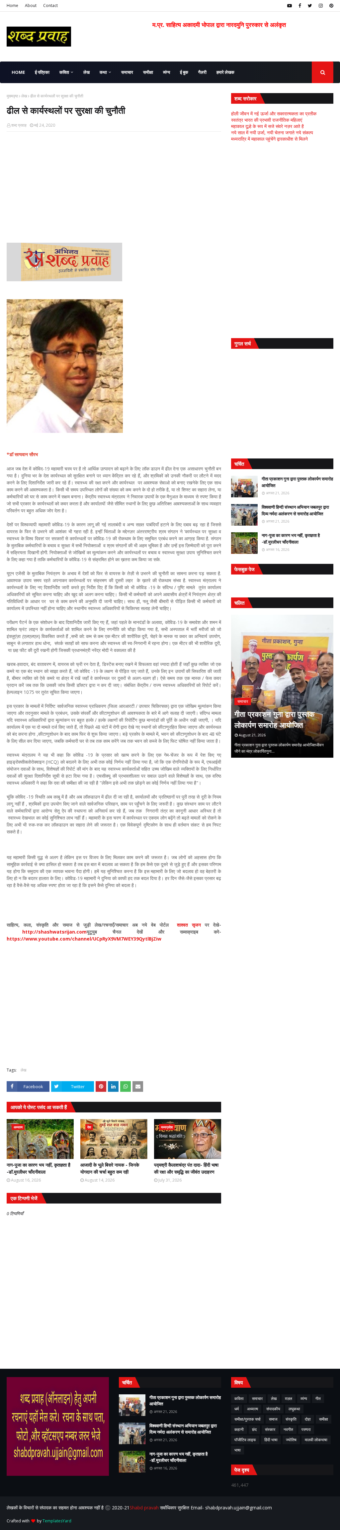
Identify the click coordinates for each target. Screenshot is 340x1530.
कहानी (239, 1429)
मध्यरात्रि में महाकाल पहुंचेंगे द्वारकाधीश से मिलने (269, 139)
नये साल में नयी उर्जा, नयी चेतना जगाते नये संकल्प (272, 132)
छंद (254, 1429)
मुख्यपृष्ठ (12, 96)
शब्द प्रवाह (19, 125)
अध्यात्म (252, 1409)
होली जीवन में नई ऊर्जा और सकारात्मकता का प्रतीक (273, 113)
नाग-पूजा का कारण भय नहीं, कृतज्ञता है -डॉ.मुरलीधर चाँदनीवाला (38, 1168)
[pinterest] (330, 5)
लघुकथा (294, 1409)
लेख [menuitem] (86, 72)
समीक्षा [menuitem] (148, 72)
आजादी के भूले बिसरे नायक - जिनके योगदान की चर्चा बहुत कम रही (109, 1168)
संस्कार (270, 1429)
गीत (318, 1398)
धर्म (236, 1409)
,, (282, 686)
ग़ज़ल (288, 1398)
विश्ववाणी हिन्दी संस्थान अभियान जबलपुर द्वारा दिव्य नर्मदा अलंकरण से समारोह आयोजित (295, 510)
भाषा (237, 1450)
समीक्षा (323, 1419)
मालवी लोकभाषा (316, 1440)
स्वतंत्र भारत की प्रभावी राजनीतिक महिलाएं (266, 120)
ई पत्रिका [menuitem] (42, 72)
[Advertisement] (114, 184)
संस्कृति (291, 1419)
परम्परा (306, 1429)
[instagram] (320, 5)
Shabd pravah (144, 1507)
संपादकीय (273, 1409)
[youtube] (290, 5)
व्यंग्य (303, 1398)
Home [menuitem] (18, 72)
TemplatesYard (56, 1521)
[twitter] (310, 5)
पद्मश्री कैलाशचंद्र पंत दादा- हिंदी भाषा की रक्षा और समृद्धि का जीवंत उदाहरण (186, 1168)
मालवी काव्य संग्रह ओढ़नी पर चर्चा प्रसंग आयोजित (280, 719)
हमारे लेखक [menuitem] (225, 72)
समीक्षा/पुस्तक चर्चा (247, 1419)
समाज (273, 1419)
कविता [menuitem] (64, 72)
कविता (239, 1398)
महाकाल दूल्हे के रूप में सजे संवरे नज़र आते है (267, 126)
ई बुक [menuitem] (184, 72)
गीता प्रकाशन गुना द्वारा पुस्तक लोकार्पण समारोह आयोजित (297, 482)
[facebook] (300, 5)
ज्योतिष (291, 1440)
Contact (50, 5)
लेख (24, 96)
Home (12, 5)
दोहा (308, 1419)
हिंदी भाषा (271, 1440)
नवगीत (288, 1429)
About (31, 5)
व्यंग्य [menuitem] (166, 72)
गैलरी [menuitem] (202, 72)
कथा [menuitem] (103, 72)
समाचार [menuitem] (127, 72)
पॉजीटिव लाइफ (245, 1440)
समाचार (257, 1398)
